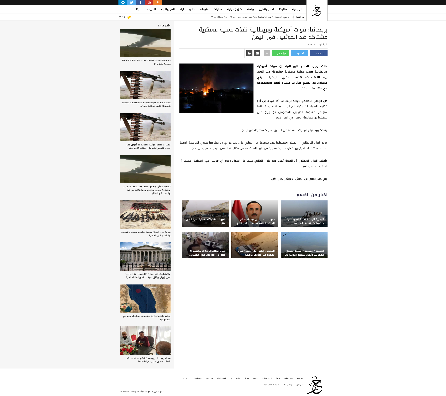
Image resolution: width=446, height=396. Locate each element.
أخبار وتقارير (266, 9)
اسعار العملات (197, 378)
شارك (318, 54)
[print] (249, 54)
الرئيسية (297, 9)
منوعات (204, 9)
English (283, 9)
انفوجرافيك (168, 9)
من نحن (300, 385)
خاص (192, 9)
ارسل (279, 54)
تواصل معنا (287, 385)
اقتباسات (209, 378)
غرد (299, 54)
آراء (182, 9)
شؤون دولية (234, 9)
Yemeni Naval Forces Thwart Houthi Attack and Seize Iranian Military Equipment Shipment (250, 17)
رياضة (250, 9)
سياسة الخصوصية (271, 385)
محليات (218, 9)
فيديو (185, 378)
